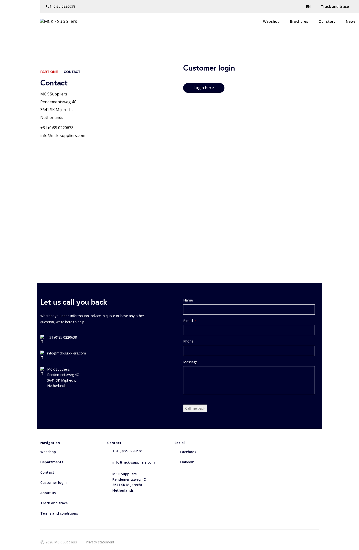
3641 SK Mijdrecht (56, 109)
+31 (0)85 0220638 (60, 6)
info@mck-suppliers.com (62, 135)
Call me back (195, 408)
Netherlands (51, 117)
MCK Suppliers (53, 94)
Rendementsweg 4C (58, 101)
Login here (204, 87)
